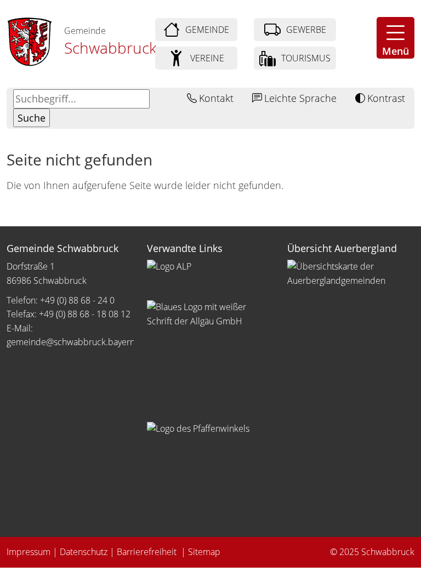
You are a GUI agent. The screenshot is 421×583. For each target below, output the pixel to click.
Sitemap (204, 552)
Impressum (28, 552)
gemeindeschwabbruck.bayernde (77, 342)
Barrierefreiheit (148, 552)
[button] (395, 38)
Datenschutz (83, 552)
